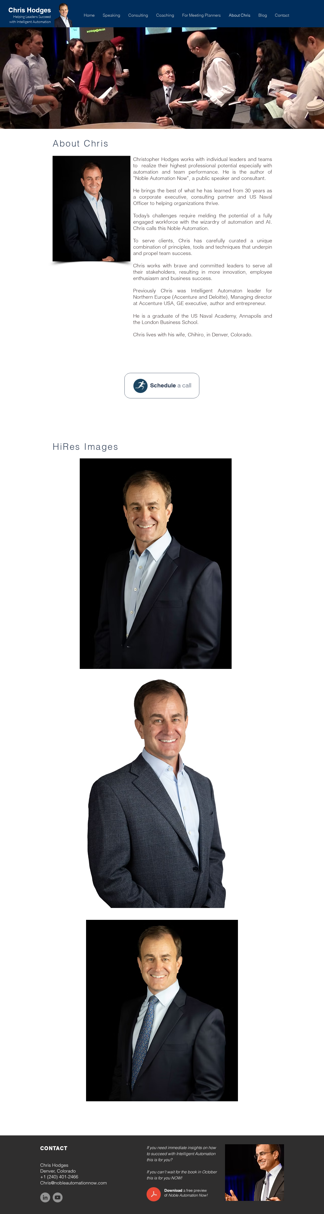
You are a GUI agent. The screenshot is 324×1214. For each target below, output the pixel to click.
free (189, 1190)
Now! (203, 1195)
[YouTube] (58, 1197)
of (165, 1195)
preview (200, 1190)
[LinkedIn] (45, 1197)
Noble (173, 1195)
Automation (188, 1195)
